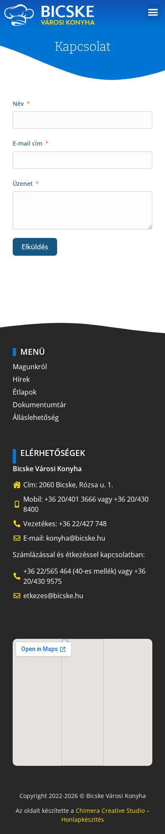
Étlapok (24, 392)
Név (18, 103)
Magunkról (30, 366)
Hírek (21, 379)
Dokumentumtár (39, 404)
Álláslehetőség (36, 417)
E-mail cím (27, 143)
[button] (153, 12)
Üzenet (23, 184)
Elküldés (35, 246)
